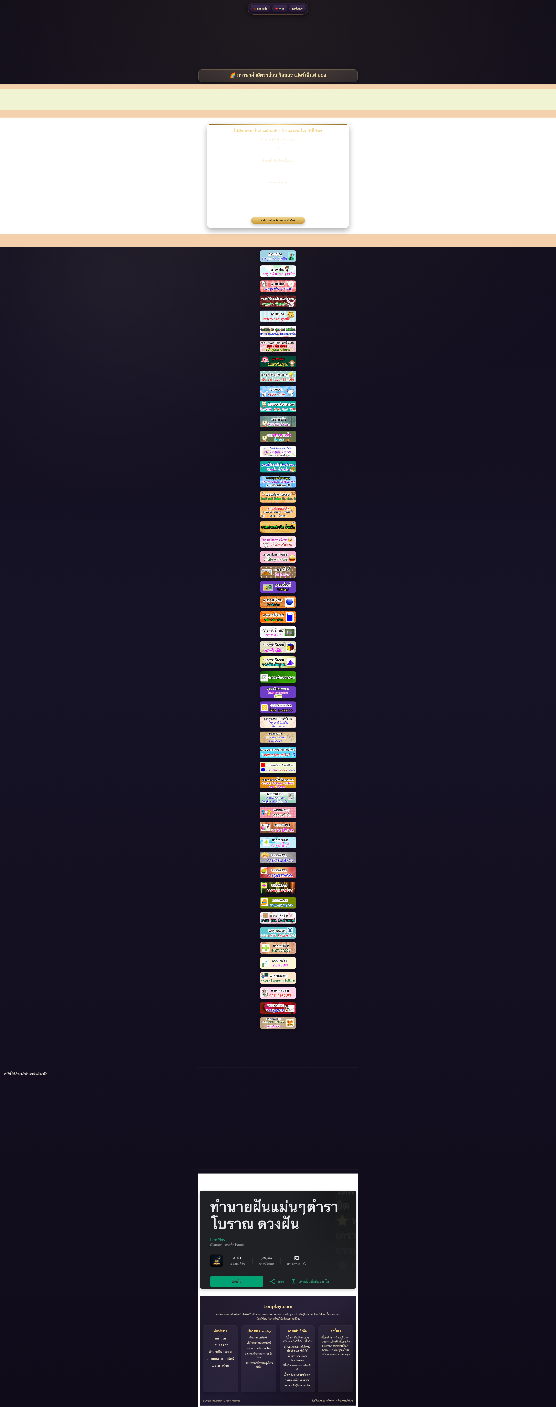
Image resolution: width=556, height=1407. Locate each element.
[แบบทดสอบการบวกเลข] (278, 933)
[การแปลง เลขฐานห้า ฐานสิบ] (278, 271)
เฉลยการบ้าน (220, 1365)
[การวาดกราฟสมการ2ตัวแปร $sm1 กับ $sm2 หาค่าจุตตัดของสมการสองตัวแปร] (278, 331)
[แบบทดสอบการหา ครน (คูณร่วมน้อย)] (278, 918)
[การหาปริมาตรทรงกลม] (278, 587)
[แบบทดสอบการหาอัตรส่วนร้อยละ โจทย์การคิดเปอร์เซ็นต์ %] (278, 737)
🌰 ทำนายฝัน (260, 8)
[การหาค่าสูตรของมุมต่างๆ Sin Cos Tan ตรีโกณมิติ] (278, 361)
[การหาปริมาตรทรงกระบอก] (278, 602)
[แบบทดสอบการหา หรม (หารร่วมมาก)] (278, 903)
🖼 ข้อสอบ (297, 8)
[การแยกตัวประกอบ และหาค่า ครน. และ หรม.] (278, 391)
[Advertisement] (87, 42)
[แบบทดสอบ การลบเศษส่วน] (278, 887)
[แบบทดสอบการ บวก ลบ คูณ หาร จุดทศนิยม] (278, 1008)
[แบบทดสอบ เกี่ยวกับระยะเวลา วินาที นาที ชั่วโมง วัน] (278, 782)
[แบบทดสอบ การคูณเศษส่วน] (278, 857)
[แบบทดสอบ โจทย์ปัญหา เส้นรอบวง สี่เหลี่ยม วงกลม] (278, 752)
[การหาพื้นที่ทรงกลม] (278, 572)
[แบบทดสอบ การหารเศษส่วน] (278, 842)
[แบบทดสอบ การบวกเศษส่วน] (278, 872)
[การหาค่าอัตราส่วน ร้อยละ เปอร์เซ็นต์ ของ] (278, 406)
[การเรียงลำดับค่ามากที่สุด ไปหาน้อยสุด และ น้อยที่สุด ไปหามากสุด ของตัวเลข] (278, 436)
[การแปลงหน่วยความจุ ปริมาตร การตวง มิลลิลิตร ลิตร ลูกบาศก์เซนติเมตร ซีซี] (278, 466)
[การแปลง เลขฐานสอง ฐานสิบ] (278, 301)
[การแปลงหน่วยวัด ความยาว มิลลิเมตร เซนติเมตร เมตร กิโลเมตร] (278, 497)
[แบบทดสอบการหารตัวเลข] (278, 978)
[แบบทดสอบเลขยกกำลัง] (278, 797)
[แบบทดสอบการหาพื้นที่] (278, 827)
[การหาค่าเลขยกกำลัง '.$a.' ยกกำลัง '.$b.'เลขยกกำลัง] (278, 376)
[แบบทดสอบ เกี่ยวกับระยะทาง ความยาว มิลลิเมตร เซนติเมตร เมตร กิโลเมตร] (278, 767)
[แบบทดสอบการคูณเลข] (278, 993)
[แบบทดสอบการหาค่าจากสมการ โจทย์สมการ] (278, 722)
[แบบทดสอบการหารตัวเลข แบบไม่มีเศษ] (278, 963)
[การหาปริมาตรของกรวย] (278, 617)
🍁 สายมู (280, 8)
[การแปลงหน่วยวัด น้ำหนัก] (278, 512)
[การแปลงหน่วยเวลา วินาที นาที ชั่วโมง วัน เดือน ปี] (278, 482)
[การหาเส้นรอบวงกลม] (278, 662)
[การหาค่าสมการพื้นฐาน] (278, 346)
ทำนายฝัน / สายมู (220, 1352)
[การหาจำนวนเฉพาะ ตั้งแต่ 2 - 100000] (278, 692)
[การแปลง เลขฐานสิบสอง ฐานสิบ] (278, 256)
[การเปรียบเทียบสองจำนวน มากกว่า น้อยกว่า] (278, 286)
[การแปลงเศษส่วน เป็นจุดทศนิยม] (278, 542)
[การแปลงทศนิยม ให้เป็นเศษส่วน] (278, 527)
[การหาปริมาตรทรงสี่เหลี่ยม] (278, 632)
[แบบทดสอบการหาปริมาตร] (278, 812)
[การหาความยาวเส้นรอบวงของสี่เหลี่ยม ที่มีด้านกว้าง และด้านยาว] (278, 677)
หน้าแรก (220, 1338)
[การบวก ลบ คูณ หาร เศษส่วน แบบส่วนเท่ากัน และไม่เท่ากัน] (278, 316)
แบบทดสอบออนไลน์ (220, 1359)
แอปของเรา (220, 1345)
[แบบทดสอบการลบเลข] (278, 948)
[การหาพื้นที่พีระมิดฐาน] (278, 557)
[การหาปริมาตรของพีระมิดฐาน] (278, 647)
